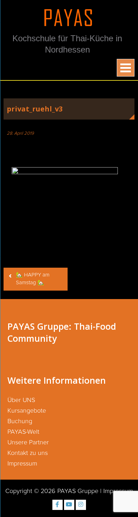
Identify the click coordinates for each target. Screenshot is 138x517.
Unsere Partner (28, 442)
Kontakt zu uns (27, 453)
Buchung (19, 421)
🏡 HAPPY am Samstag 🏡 (33, 279)
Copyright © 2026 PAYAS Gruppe (51, 491)
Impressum (22, 464)
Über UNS (21, 400)
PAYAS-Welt (23, 432)
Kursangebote (26, 411)
